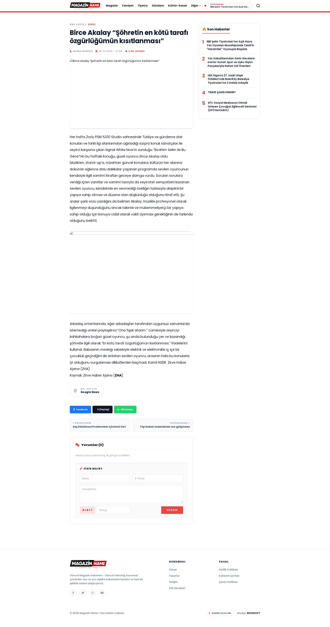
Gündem (158, 5)
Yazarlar (174, 575)
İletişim (173, 582)
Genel (92, 24)
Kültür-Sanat (177, 5)
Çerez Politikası (228, 582)
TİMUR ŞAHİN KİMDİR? (222, 92)
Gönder (172, 510)
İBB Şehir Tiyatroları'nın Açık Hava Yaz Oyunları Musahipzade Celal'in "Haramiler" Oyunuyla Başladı (230, 45)
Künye (173, 569)
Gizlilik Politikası (228, 569)
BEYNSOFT (253, 613)
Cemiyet (128, 5)
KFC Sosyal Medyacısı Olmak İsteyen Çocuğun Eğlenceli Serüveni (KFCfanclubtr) (232, 106)
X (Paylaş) (103, 409)
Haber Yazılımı (221, 613)
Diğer (194, 5)
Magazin (112, 5)
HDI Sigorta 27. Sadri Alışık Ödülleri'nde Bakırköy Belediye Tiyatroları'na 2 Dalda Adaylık (228, 79)
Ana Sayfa (77, 24)
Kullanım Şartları (229, 575)
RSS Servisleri (177, 588)
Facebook (82, 409)
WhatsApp (127, 409)
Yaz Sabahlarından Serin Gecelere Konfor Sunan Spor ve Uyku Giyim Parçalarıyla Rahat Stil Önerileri (231, 62)
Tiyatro (143, 5)
